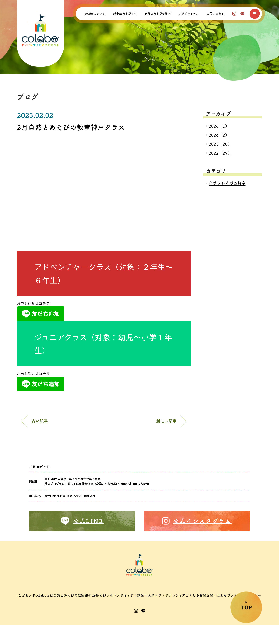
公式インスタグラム (202, 521)
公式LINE (88, 521)
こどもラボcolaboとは (35, 595)
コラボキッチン (189, 13)
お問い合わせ (215, 13)
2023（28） (220, 144)
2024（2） (219, 135)
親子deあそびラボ (125, 13)
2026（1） (219, 126)
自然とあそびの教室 (158, 13)
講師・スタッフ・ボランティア (161, 595)
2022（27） (220, 153)
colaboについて (95, 13)
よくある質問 (195, 595)
